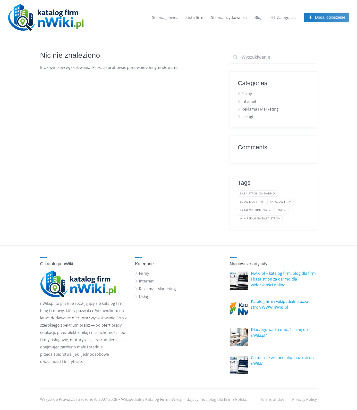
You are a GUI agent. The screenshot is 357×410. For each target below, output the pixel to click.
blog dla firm (251, 201)
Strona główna (165, 17)
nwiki (282, 210)
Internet (249, 101)
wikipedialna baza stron (260, 218)
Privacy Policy (304, 399)
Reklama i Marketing (260, 109)
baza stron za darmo (257, 193)
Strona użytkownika (229, 17)
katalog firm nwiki (256, 210)
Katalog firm (280, 201)
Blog (259, 17)
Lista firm (194, 17)
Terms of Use (272, 399)
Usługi (247, 117)
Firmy (247, 93)
